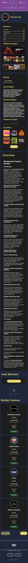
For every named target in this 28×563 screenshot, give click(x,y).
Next (22, 533)
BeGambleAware (11, 350)
